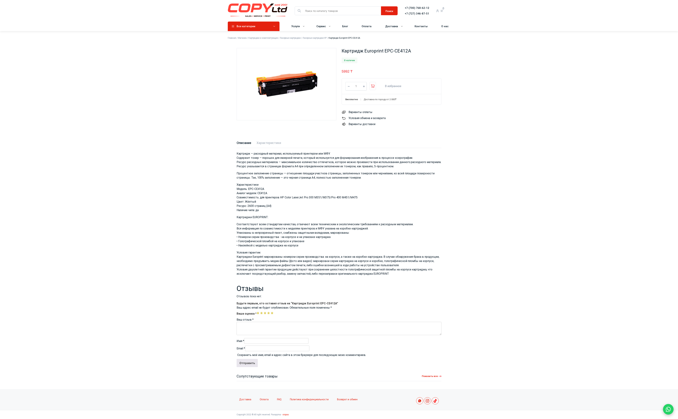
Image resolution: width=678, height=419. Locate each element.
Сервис (321, 26)
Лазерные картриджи (290, 38)
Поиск (389, 11)
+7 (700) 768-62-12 (417, 8)
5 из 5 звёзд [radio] (272, 313)
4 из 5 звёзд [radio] (268, 313)
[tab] (244, 142)
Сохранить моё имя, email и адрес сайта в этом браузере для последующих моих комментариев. (301, 355)
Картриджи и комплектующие (263, 38)
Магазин (242, 38)
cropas (285, 414)
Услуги (295, 26)
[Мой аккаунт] (437, 11)
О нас (444, 26)
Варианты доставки (362, 124)
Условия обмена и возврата (367, 118)
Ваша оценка (247, 313)
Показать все (430, 376)
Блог (345, 26)
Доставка (391, 26)
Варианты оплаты (360, 112)
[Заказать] (373, 86)
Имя (240, 341)
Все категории (246, 26)
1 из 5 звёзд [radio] (258, 313)
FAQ (279, 399)
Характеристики (269, 143)
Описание (244, 143)
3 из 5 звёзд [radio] (265, 313)
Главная (232, 38)
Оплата (366, 26)
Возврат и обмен (347, 399)
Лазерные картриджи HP (315, 38)
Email (241, 348)
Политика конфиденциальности (309, 399)
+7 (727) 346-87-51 (417, 13)
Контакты (421, 26)
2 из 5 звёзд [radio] (261, 313)
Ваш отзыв (245, 319)
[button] (391, 86)
